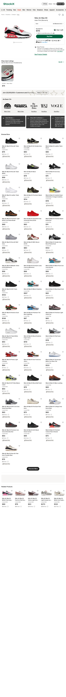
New (14, 10)
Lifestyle (14, 14)
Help (54, 4)
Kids (34, 10)
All (4, 10)
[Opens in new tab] (50, 40)
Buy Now (49, 36)
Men (23, 10)
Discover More (33, 469)
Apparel (52, 10)
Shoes (46, 10)
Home (2, 14)
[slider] (13, 42)
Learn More (44, 42)
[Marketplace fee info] (53, 33)
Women (29, 10)
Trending (9, 10)
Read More (34, 111)
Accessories (60, 10)
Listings (45, 4)
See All (60, 62)
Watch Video (7, 111)
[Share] (63, 14)
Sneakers (40, 10)
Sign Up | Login (60, 4)
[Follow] (19, 138)
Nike (18, 14)
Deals (19, 10)
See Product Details (41, 54)
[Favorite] (59, 14)
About (50, 4)
